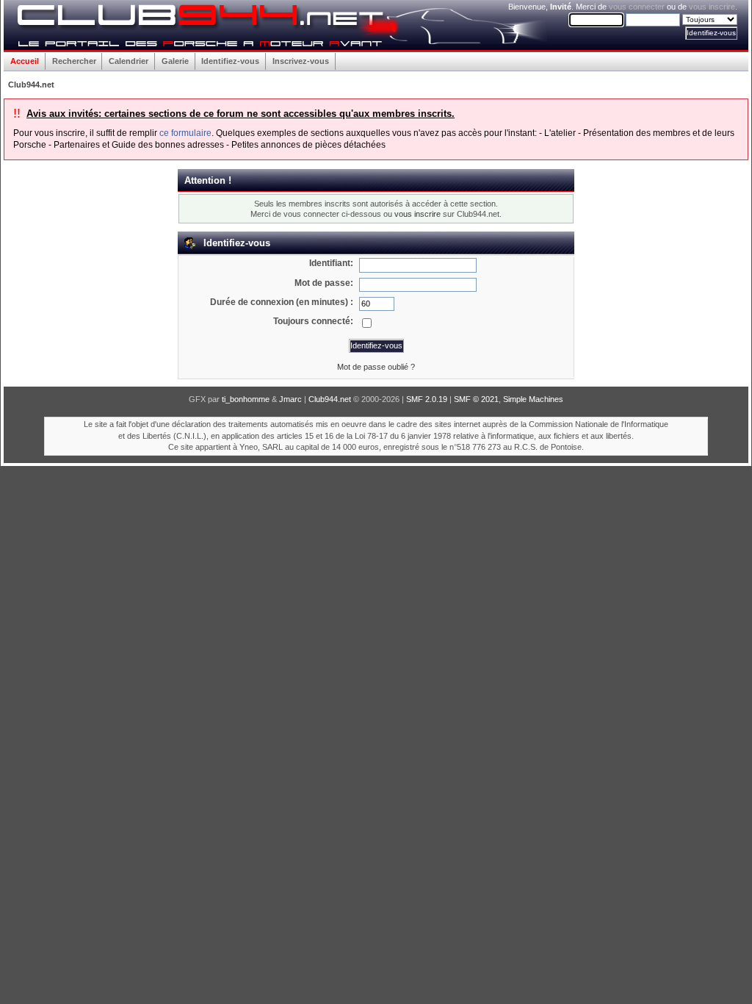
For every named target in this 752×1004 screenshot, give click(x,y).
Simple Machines (533, 399)
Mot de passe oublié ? (376, 366)
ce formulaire (185, 133)
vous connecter (637, 6)
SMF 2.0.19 (426, 399)
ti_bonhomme (246, 399)
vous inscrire (712, 6)
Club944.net (329, 399)
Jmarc (290, 399)
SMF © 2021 (476, 399)
